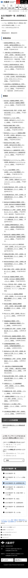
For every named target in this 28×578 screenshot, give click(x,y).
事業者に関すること (23, 520)
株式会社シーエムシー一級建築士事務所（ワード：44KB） (15, 137)
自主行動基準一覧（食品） (12, 498)
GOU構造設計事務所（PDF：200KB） (15, 411)
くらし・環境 (10, 520)
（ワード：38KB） (19, 385)
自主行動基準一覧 (10, 468)
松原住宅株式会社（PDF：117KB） (14, 187)
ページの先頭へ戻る (25, 543)
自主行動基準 (4, 521)
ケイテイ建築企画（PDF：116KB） (14, 217)
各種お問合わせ (18, 560)
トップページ (3, 520)
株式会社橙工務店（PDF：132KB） (14, 376)
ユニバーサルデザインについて (9, 532)
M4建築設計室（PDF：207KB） (13, 391)
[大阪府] (8, 2)
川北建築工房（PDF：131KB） (13, 328)
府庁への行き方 (5, 560)
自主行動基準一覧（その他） (13, 512)
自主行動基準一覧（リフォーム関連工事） (15, 478)
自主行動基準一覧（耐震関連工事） (15, 483)
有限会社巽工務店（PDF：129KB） (14, 254)
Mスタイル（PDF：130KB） (12, 313)
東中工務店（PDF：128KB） (12, 269)
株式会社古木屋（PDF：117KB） (13, 110)
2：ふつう (18, 444)
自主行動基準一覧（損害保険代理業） (14, 507)
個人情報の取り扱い (6, 534)
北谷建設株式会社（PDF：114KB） (14, 194)
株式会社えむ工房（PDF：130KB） (14, 351)
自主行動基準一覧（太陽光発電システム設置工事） (15, 488)
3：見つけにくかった (10, 455)
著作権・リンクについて (7, 529)
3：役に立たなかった (10, 446)
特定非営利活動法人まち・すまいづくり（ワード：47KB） (15, 79)
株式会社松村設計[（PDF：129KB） (14, 261)
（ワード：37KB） (14, 406)
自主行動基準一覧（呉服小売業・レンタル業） (15, 493)
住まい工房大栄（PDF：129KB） (13, 284)
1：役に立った (8, 444)
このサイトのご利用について (8, 527)
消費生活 (16, 520)
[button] (18, 2)
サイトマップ (5, 537)
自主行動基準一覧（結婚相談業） (14, 502)
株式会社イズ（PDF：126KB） (13, 209)
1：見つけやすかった (10, 453)
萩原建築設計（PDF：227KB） (13, 358)
